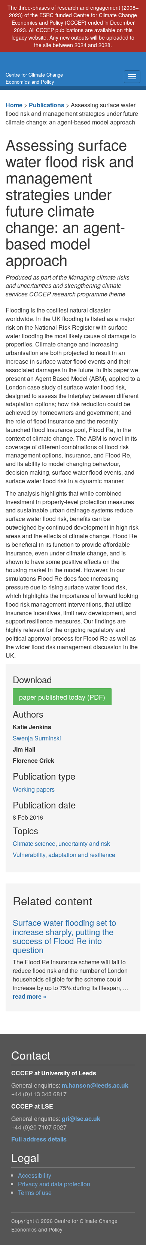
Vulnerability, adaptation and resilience (64, 854)
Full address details (39, 1139)
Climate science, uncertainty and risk (61, 843)
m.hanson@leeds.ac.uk (95, 1085)
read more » (29, 996)
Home (14, 105)
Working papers (34, 789)
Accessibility (34, 1175)
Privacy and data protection (54, 1184)
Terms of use (35, 1192)
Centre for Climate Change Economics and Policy (34, 78)
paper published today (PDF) (62, 697)
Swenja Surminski (37, 738)
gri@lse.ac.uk (81, 1118)
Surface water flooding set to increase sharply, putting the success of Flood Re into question (64, 935)
